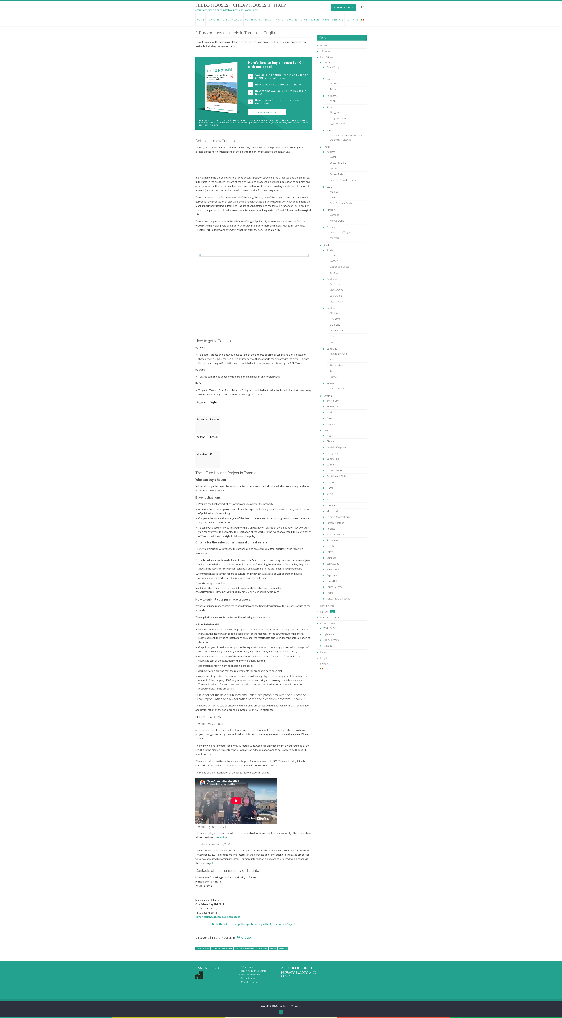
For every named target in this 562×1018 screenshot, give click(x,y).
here (214, 863)
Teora (333, 371)
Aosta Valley (333, 67)
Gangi (330, 487)
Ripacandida (336, 301)
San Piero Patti (334, 569)
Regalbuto (332, 546)
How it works (253, 19)
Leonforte (332, 505)
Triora (333, 89)
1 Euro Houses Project (245, 948)
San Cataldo (333, 563)
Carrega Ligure (337, 124)
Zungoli (333, 377)
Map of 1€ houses (287, 19)
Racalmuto (332, 540)
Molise (330, 383)
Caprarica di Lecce (339, 266)
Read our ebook (343, 7)
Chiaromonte (336, 289)
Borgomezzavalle (339, 118)
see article (221, 837)
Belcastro (335, 318)
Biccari (333, 255)
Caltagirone (333, 453)
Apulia (246, 938)
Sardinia (327, 395)
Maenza (334, 191)
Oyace (333, 72)
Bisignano (335, 324)
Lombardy (332, 95)
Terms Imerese (334, 587)
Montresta (332, 406)
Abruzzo (331, 151)
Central (327, 147)
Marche (331, 209)
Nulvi (329, 412)
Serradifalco (333, 581)
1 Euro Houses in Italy (222, 948)
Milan (333, 100)
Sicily (325, 430)
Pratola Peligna (338, 174)
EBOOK (269, 19)
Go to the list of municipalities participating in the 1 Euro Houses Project (253, 924)
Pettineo (331, 528)
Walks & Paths (330, 628)
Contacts (352, 19)
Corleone (331, 482)
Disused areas (248, 978)
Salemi (330, 552)
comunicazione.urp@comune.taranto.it (217, 916)
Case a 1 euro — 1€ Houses (288, 1006)
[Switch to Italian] (362, 19)
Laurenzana (336, 295)
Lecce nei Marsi (338, 162)
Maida (333, 336)
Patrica (333, 197)
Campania (332, 348)
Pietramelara (336, 365)
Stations (327, 645)
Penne (333, 168)
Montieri (334, 238)
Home (200, 19)
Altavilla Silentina (338, 353)
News (326, 19)
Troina (330, 592)
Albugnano (335, 112)
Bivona (330, 441)
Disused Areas (331, 639)
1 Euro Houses (203, 948)
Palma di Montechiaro (338, 517)
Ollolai (330, 418)
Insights (337, 19)
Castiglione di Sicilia (336, 476)
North (326, 62)
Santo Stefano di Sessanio (343, 180)
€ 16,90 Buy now (267, 112)
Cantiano (334, 214)
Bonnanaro (333, 400)
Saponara (332, 575)
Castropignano (337, 388)
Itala (329, 499)
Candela (334, 261)
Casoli (333, 156)
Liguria (330, 78)
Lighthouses (329, 634)
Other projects (310, 19)
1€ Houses (213, 19)
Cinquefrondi (336, 330)
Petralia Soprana (335, 522)
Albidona (334, 313)
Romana (331, 424)
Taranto (283, 948)
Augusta (331, 435)
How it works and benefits (253, 970)
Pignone (334, 83)
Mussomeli (332, 511)
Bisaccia (334, 359)
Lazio (329, 186)
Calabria (331, 308)
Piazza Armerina (335, 534)
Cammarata (333, 458)
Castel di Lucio (334, 470)
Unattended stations (251, 974)
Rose (332, 342)
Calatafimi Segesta (336, 447)
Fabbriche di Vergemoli (341, 232)
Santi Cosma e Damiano (342, 203)
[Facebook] (281, 1012)
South (326, 245)
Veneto (330, 130)
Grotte (330, 493)
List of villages (232, 19)
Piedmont (332, 107)
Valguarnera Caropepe (338, 598)
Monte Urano (337, 220)
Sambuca (331, 557)
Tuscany (331, 227)
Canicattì (331, 464)
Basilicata (332, 279)
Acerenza (335, 284)
